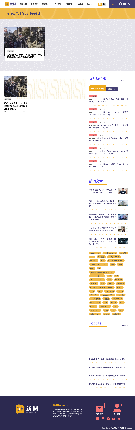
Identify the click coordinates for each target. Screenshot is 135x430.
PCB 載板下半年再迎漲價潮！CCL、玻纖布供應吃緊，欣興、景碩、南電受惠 (102, 241)
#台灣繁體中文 (95, 299)
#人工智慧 (121, 295)
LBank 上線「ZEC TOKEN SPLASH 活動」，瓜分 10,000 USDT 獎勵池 (108, 152)
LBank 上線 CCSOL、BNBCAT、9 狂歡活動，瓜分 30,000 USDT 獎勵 (108, 113)
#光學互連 (120, 283)
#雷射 (100, 291)
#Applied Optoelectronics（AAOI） (102, 272)
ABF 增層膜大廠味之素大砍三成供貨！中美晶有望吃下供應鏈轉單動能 (102, 203)
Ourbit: (92, 125)
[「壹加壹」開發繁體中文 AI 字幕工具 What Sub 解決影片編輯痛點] (123, 231)
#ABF (92, 257)
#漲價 (121, 310)
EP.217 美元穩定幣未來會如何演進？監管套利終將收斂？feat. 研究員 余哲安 (108, 375)
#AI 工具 (120, 291)
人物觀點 (10, 51)
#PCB (122, 302)
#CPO (109, 276)
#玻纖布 (106, 314)
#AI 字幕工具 (109, 291)
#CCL (105, 302)
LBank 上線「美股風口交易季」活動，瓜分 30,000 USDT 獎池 (108, 100)
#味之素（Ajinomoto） (115, 261)
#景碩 (106, 310)
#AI (99, 268)
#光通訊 (119, 287)
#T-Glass (93, 306)
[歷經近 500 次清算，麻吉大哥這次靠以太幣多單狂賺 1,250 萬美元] (123, 193)
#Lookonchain (95, 253)
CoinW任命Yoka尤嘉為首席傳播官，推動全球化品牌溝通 (108, 139)
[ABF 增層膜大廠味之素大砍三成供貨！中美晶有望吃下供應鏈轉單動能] (123, 205)
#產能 (113, 264)
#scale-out (118, 279)
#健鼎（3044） (105, 306)
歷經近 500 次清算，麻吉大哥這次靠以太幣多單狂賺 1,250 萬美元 (102, 191)
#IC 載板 (113, 302)
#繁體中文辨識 (95, 302)
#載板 (120, 264)
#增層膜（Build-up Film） (98, 264)
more (124, 174)
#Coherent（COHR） (97, 276)
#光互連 (110, 283)
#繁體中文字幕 (117, 299)
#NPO (109, 279)
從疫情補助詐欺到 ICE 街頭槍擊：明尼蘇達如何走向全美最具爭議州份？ (24, 55)
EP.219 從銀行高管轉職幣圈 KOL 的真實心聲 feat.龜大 (108, 367)
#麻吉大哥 (123, 253)
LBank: (92, 99)
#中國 (103, 283)
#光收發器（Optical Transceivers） (101, 287)
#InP (116, 276)
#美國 (92, 291)
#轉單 (92, 268)
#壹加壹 (106, 299)
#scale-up (93, 283)
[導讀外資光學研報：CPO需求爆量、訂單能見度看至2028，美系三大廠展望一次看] (123, 219)
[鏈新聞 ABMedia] (10, 5)
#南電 (115, 306)
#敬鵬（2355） (95, 310)
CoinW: (92, 138)
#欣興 (113, 310)
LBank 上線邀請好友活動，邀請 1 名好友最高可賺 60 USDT (108, 165)
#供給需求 (93, 261)
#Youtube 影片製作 (107, 295)
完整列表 (122, 80)
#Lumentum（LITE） (97, 280)
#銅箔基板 (116, 314)
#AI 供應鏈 (101, 257)
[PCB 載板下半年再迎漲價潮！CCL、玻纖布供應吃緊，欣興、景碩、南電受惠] (123, 244)
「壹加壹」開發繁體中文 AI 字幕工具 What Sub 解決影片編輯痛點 (102, 229)
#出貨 (103, 261)
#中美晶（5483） (114, 257)
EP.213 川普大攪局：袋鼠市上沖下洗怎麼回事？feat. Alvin (108, 384)
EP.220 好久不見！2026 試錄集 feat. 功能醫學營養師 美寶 (108, 359)
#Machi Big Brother (110, 253)
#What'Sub (94, 295)
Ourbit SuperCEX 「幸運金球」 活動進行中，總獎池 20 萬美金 (108, 126)
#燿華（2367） (95, 314)
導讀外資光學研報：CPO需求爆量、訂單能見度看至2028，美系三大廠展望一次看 (102, 217)
